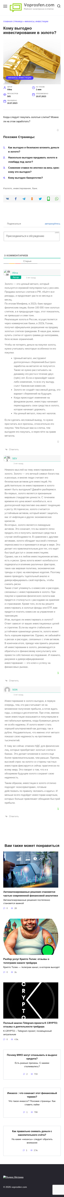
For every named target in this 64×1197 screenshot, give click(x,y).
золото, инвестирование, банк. (21, 188)
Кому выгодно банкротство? (25, 177)
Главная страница (13, 22)
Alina (15, 272)
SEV (14, 458)
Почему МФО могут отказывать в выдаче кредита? (32, 1056)
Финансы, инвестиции (36, 22)
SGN (15, 689)
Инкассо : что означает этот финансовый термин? (32, 1095)
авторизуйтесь (52, 223)
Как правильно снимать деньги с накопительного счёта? (32, 1133)
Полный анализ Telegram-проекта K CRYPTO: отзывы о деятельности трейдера (30, 1024)
